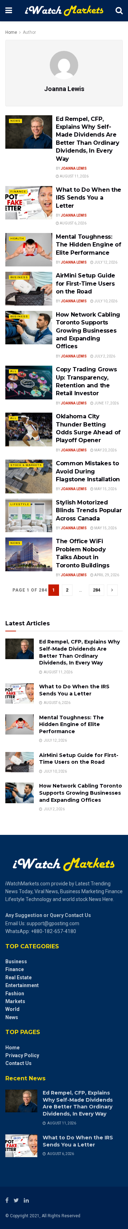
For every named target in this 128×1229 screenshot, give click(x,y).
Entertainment (22, 985)
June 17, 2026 (106, 403)
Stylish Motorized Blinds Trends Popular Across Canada (89, 510)
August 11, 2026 (74, 176)
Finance (18, 191)
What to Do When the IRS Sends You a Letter (88, 197)
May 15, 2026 (105, 489)
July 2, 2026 (104, 356)
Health (17, 238)
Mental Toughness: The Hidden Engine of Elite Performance (88, 244)
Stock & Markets (26, 465)
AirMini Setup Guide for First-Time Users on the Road (85, 283)
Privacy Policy (22, 1055)
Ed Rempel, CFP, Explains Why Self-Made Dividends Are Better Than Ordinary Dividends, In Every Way (79, 652)
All (13, 371)
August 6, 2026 (72, 223)
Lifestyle (19, 504)
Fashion (14, 993)
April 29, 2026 (106, 575)
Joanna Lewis (74, 168)
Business (19, 277)
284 (96, 590)
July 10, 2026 (105, 301)
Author (29, 32)
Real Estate (18, 977)
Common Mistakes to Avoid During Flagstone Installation (88, 471)
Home (11, 32)
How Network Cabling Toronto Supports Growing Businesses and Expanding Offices (88, 330)
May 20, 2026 (105, 450)
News (15, 120)
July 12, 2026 (105, 262)
